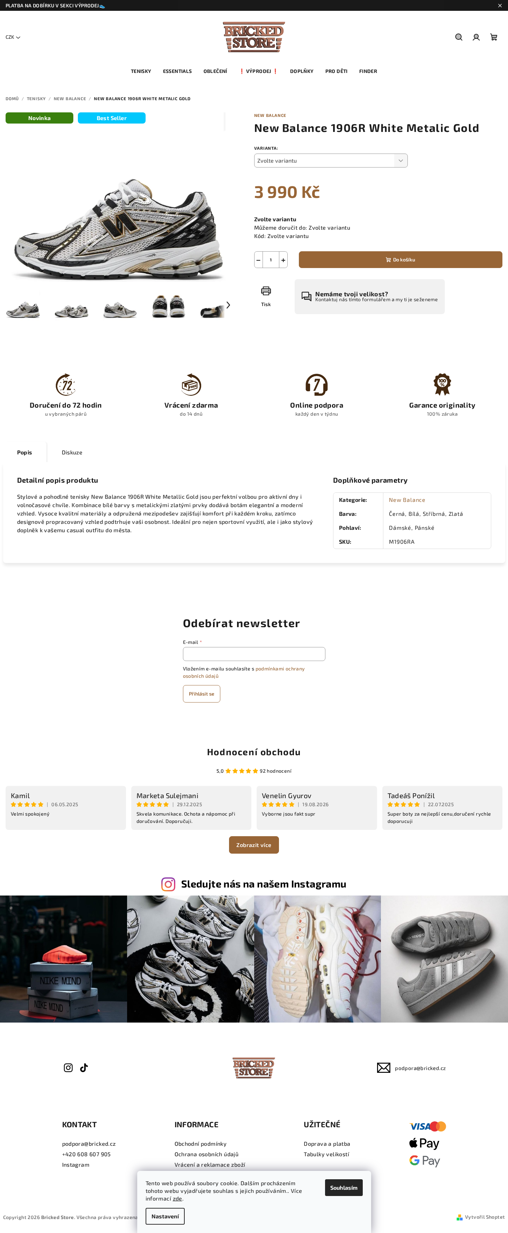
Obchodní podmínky (201, 1143)
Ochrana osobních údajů (207, 1154)
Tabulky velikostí (326, 1154)
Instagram (76, 1164)
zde (177, 1198)
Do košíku (404, 259)
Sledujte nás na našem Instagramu (264, 883)
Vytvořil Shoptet (485, 1217)
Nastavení (165, 1216)
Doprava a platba (327, 1143)
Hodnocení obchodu (254, 751)
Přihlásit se (201, 694)
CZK (10, 37)
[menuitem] (141, 71)
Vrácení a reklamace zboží (210, 1164)
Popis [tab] (24, 452)
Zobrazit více (253, 844)
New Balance (270, 115)
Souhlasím (344, 1187)
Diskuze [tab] (72, 452)
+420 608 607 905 (86, 1154)
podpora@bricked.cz (420, 1068)
